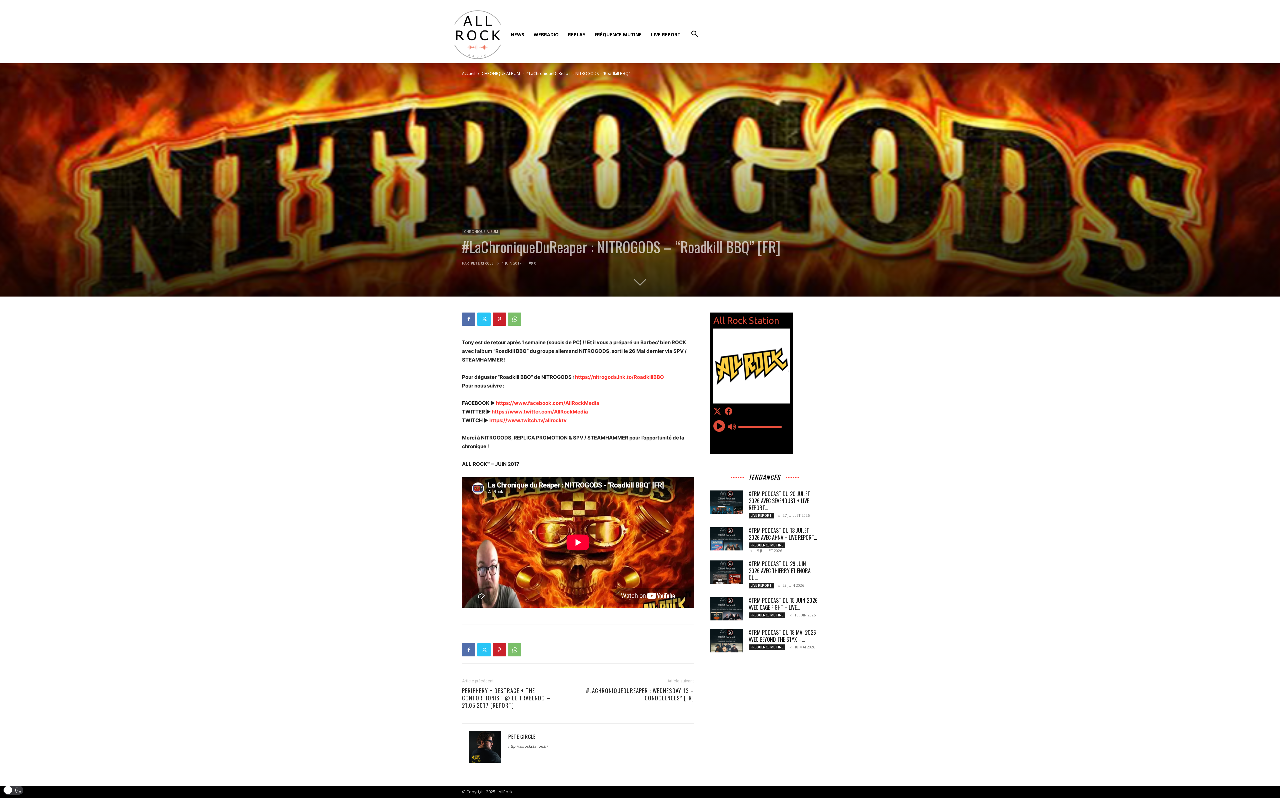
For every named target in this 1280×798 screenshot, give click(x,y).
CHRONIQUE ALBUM (501, 73)
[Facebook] (468, 319)
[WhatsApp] (514, 319)
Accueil (468, 73)
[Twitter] (484, 319)
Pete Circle (482, 263)
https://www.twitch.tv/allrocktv (528, 420)
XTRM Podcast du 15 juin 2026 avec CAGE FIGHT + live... (783, 603)
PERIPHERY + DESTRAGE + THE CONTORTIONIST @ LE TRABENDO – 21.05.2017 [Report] (506, 698)
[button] (13, 790)
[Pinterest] (499, 319)
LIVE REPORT (761, 515)
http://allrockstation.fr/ (528, 746)
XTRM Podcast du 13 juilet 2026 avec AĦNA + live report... (783, 533)
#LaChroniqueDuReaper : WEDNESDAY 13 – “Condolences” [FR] (640, 694)
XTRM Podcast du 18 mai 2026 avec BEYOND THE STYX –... (782, 635)
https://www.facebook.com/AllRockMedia (547, 403)
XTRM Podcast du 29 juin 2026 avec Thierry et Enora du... (780, 571)
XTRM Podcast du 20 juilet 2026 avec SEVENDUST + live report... (779, 501)
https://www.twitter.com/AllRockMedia (540, 411)
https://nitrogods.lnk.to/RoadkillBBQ (619, 377)
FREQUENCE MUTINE (767, 545)
